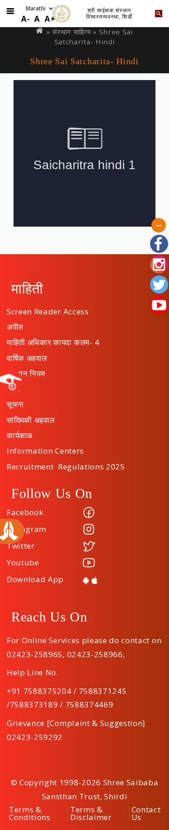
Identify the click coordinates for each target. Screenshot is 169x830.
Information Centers (45, 448)
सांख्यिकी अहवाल (31, 417)
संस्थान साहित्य (71, 31)
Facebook (25, 512)
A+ (50, 19)
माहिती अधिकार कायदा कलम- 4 (53, 339)
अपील (15, 324)
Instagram (26, 529)
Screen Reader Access (48, 308)
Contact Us (146, 813)
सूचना (15, 401)
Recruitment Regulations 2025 (66, 463)
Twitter (21, 546)
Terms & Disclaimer (91, 813)
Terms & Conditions (29, 813)
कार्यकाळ (19, 432)
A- (25, 19)
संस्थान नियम (26, 370)
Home (40, 30)
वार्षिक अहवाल (27, 355)
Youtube (23, 562)
